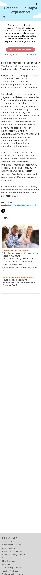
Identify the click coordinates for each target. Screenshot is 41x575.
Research (6, 564)
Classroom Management (13, 551)
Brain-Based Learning (12, 545)
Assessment (7, 542)
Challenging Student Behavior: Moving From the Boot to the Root (18, 282)
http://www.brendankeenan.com (21, 205)
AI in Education (9, 548)
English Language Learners (14, 555)
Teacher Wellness (10, 571)
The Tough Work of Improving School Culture (20, 254)
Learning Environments (12, 558)
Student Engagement (12, 568)
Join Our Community (20, 50)
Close (37, 4)
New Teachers (8, 561)
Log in (33, 54)
